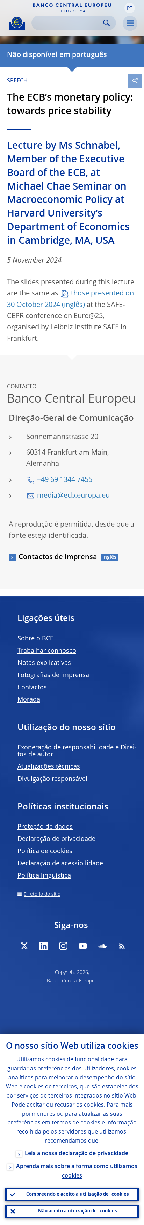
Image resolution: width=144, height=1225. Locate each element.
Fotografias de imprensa (53, 675)
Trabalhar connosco (46, 651)
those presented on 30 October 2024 (70, 299)
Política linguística (44, 876)
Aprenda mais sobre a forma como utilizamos (76, 1171)
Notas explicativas (44, 663)
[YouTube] (82, 946)
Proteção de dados (45, 827)
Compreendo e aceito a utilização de (77, 1194)
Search (106, 23)
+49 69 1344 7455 (64, 480)
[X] (24, 946)
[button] (129, 8)
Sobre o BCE (35, 639)
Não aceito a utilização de (77, 1211)
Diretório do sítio (42, 894)
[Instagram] (63, 946)
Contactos (32, 687)
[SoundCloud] (102, 946)
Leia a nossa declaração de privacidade (76, 1154)
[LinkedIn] (43, 946)
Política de (44, 851)
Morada (28, 700)
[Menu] (130, 23)
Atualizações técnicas (48, 767)
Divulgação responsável (52, 779)
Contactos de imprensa (58, 557)
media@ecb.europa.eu (73, 495)
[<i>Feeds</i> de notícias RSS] (122, 946)
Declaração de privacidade (56, 839)
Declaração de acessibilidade (60, 863)
